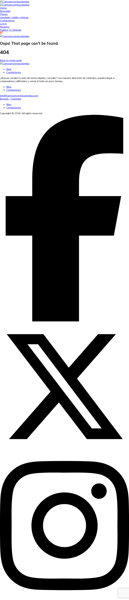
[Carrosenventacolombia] (14, 1)
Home (3, 7)
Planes (4, 14)
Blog (8, 69)
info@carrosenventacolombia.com (19, 95)
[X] (64, 450)
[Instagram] (64, 598)
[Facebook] (64, 320)
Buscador (5, 11)
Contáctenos (7, 20)
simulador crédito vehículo (14, 17)
